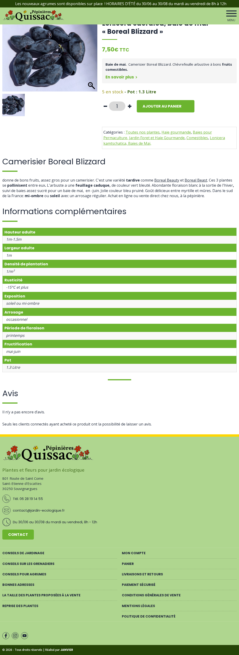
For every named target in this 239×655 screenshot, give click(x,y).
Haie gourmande (176, 132)
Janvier (66, 650)
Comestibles (197, 137)
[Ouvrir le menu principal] (231, 13)
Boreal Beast (196, 180)
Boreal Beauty (166, 180)
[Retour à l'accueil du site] (34, 20)
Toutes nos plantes (143, 132)
